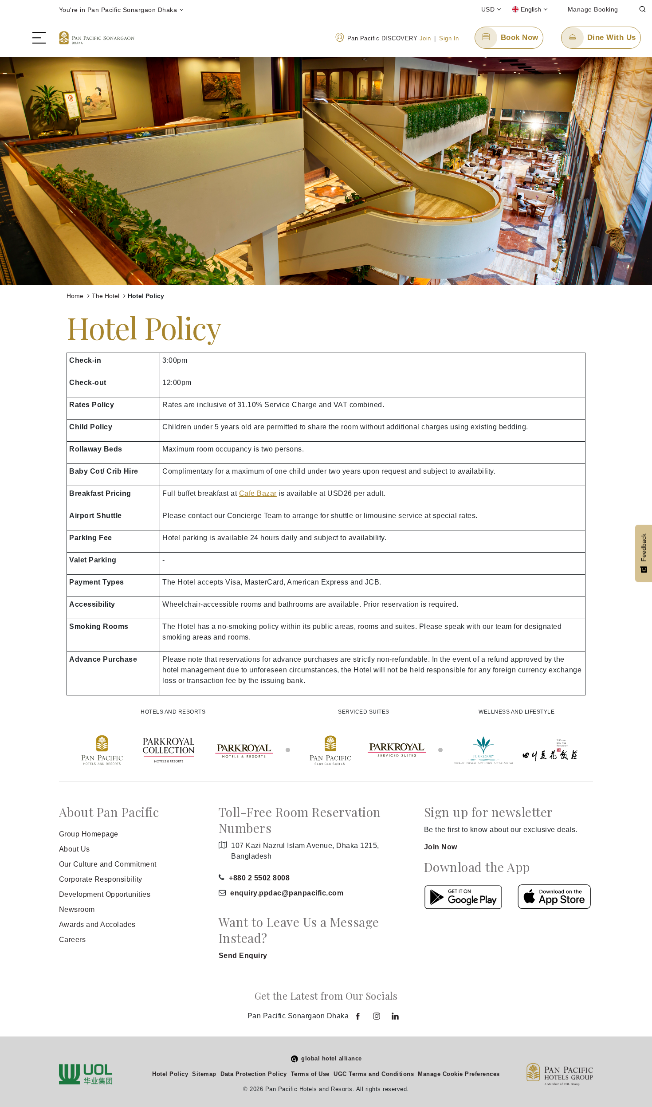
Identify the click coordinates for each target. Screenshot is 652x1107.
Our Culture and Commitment (108, 864)
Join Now (440, 847)
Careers (72, 939)
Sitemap (204, 1074)
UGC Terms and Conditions (374, 1074)
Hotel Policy (170, 1074)
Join (425, 38)
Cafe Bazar (258, 493)
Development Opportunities (105, 894)
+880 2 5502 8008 (259, 878)
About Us (74, 849)
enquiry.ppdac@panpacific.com (286, 893)
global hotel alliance (331, 1058)
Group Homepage (88, 834)
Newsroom (77, 909)
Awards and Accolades (97, 924)
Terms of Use (310, 1074)
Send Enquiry (243, 955)
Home (76, 295)
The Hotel (106, 295)
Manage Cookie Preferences (459, 1074)
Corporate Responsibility (100, 879)
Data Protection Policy (253, 1074)
